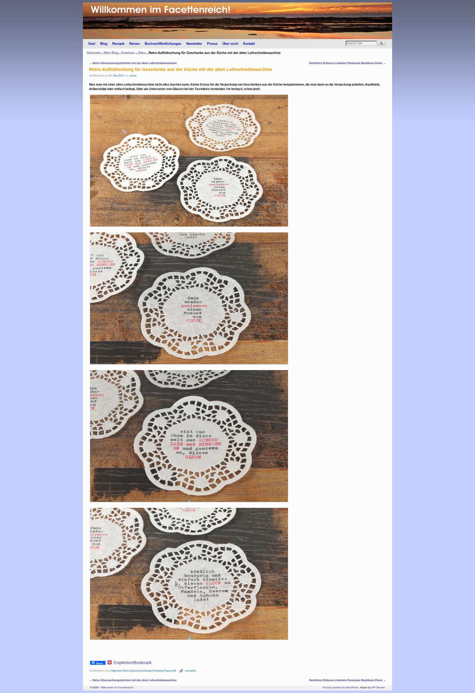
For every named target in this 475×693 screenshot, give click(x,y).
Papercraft (170, 670)
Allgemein (116, 670)
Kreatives (128, 53)
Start (91, 43)
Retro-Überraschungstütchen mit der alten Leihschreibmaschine (133, 63)
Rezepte (118, 43)
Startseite (93, 53)
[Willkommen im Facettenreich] (237, 20)
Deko (141, 53)
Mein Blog (111, 53)
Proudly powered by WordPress (340, 687)
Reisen (134, 43)
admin (133, 75)
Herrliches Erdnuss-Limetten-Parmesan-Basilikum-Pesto (347, 63)
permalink (190, 670)
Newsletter (194, 43)
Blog (103, 43)
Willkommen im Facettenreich (117, 687)
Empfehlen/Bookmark (132, 663)
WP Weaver (378, 687)
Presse (212, 43)
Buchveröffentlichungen (163, 43)
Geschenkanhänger (141, 670)
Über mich (230, 43)
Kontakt (249, 43)
